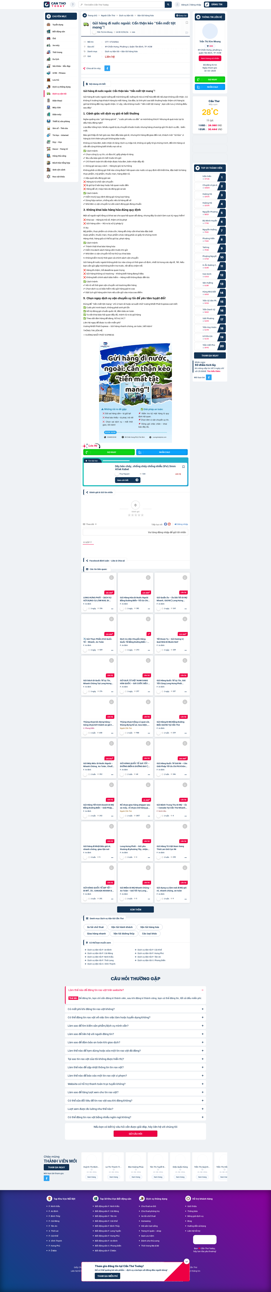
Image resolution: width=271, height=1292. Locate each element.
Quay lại (181, 15)
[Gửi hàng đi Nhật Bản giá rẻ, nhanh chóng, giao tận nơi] (98, 833)
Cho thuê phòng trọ (150, 1211)
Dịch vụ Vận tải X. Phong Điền (151, 960)
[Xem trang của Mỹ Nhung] (85, 608)
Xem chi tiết (122, 480)
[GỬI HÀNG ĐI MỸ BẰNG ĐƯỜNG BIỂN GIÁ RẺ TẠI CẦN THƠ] (172, 709)
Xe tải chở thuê (148, 1215)
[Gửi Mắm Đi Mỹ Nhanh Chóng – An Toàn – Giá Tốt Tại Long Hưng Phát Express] (135, 875)
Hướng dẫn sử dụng (196, 1225)
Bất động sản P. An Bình (106, 1240)
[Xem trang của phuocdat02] (85, 733)
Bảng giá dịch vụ (195, 1215)
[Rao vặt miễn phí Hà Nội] (210, 151)
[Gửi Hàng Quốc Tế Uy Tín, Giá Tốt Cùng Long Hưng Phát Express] (172, 667)
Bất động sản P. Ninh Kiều (107, 1206)
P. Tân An (53, 1225)
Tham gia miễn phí (107, 1275)
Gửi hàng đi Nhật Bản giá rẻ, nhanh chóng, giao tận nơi (97, 848)
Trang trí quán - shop (151, 1230)
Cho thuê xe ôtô (148, 1206)
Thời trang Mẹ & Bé (150, 1245)
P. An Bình (53, 1211)
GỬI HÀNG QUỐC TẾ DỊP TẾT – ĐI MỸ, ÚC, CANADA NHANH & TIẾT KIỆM (97, 889)
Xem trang (91, 1177)
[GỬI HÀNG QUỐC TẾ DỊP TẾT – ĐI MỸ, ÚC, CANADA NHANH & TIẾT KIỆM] (98, 875)
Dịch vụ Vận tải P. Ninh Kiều (100, 956)
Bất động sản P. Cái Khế (106, 1220)
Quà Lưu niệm (147, 1235)
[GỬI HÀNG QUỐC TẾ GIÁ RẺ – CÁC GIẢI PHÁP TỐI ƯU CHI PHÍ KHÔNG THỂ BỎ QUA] (172, 750)
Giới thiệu (192, 1206)
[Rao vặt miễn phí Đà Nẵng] (210, 160)
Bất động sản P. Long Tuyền (108, 1230)
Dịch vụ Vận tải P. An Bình (100, 949)
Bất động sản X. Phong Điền (108, 1245)
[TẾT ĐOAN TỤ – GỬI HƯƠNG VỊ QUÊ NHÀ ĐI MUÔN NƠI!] (172, 626)
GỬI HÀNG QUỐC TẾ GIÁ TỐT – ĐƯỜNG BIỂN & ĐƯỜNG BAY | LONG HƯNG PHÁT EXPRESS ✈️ (135, 765)
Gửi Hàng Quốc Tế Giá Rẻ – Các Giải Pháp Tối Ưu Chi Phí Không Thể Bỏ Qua (172, 765)
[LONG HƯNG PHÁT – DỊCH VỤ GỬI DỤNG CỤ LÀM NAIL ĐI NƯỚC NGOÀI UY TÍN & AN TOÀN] (98, 584)
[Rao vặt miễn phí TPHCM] (210, 142)
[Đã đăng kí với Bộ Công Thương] (205, 1243)
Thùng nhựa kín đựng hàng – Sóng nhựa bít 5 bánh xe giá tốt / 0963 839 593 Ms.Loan (98, 723)
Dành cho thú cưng (150, 1240)
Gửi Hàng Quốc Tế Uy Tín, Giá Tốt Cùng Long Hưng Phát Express (171, 682)
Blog (189, 1220)
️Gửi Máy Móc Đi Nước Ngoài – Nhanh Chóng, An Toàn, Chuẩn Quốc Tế (98, 765)
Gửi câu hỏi (135, 1133)
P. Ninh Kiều (54, 1206)
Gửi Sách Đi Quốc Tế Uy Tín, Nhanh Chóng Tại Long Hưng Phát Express (97, 682)
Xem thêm (135, 909)
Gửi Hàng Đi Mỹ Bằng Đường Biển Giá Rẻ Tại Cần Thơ (170, 723)
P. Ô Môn (53, 1250)
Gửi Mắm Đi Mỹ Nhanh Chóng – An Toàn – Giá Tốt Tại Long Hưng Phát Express (135, 889)
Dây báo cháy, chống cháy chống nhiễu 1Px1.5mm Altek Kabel (145, 467)
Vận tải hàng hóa (145, 15)
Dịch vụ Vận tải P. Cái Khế (150, 949)
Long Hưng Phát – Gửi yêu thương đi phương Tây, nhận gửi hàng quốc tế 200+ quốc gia (134, 848)
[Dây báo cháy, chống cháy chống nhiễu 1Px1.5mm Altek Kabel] (97, 474)
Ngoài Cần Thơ (108, 15)
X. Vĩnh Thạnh (55, 1240)
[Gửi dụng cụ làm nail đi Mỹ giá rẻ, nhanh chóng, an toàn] (172, 875)
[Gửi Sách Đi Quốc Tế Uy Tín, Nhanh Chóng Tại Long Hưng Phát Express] (98, 667)
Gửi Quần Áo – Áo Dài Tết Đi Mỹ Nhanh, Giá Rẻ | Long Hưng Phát (172, 599)
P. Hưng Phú (54, 1245)
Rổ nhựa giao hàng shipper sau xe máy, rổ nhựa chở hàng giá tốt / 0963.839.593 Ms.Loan (135, 806)
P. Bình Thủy (54, 1215)
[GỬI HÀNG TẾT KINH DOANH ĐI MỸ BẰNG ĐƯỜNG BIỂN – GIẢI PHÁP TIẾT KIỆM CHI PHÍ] (98, 792)
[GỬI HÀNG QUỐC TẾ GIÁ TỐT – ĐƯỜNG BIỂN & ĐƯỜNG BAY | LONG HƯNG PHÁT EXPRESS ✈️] (135, 750)
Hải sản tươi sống (149, 1225)
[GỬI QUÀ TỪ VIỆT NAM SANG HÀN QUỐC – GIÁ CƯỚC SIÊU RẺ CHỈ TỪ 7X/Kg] (135, 667)
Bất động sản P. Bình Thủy (107, 1225)
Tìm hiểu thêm (213, 371)
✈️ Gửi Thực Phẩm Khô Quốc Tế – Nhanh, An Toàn (97, 640)
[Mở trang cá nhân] (199, 177)
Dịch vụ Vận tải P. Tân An (149, 956)
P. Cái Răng (54, 1220)
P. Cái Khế (53, 1235)
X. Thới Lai (53, 1230)
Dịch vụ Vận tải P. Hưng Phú (151, 953)
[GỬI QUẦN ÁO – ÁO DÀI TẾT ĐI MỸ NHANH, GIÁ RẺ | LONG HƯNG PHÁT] (172, 584)
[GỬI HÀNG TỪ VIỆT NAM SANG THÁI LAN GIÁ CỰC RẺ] (172, 833)
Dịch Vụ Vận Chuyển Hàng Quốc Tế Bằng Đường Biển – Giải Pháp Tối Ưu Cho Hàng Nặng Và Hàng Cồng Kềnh (133, 640)
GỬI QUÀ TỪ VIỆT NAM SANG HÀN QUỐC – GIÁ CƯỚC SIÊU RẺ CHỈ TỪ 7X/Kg (135, 682)
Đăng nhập (182, 524)
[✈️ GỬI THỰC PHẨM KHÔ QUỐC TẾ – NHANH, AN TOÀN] (98, 626)
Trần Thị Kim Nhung (210, 41)
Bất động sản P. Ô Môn (105, 1250)
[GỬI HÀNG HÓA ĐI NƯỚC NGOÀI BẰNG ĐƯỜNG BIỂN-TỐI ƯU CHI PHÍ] (135, 584)
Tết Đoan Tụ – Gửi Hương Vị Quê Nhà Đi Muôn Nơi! (170, 640)
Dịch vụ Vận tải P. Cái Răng (100, 953)
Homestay (146, 1220)
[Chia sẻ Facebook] (107, 68)
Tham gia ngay (210, 355)
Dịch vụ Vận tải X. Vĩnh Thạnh (101, 963)
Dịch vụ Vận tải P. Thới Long (101, 960)
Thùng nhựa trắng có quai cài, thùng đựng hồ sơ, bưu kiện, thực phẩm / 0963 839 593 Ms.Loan (135, 723)
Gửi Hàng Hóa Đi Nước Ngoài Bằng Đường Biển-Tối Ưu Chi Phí (134, 599)
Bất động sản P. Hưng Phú (107, 1235)
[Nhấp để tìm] (168, 4)
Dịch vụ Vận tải (126, 15)
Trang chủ (92, 15)
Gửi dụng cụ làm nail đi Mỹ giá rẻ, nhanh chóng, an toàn (171, 889)
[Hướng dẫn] (73, 4)
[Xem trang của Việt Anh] (159, 816)
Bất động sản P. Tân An (106, 1215)
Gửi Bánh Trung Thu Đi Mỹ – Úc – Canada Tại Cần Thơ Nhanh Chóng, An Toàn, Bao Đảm (172, 806)
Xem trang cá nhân (210, 58)
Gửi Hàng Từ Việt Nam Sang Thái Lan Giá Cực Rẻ (170, 848)
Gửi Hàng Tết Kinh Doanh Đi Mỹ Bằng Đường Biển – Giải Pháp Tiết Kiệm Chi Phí (98, 806)
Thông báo (192, 1211)
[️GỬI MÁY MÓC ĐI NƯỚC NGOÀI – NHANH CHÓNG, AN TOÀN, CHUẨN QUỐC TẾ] (98, 750)
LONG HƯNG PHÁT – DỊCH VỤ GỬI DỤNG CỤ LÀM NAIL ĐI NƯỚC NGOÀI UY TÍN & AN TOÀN (97, 599)
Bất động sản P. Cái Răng (107, 1211)
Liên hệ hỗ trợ (193, 1230)
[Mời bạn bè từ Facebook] (209, 377)
